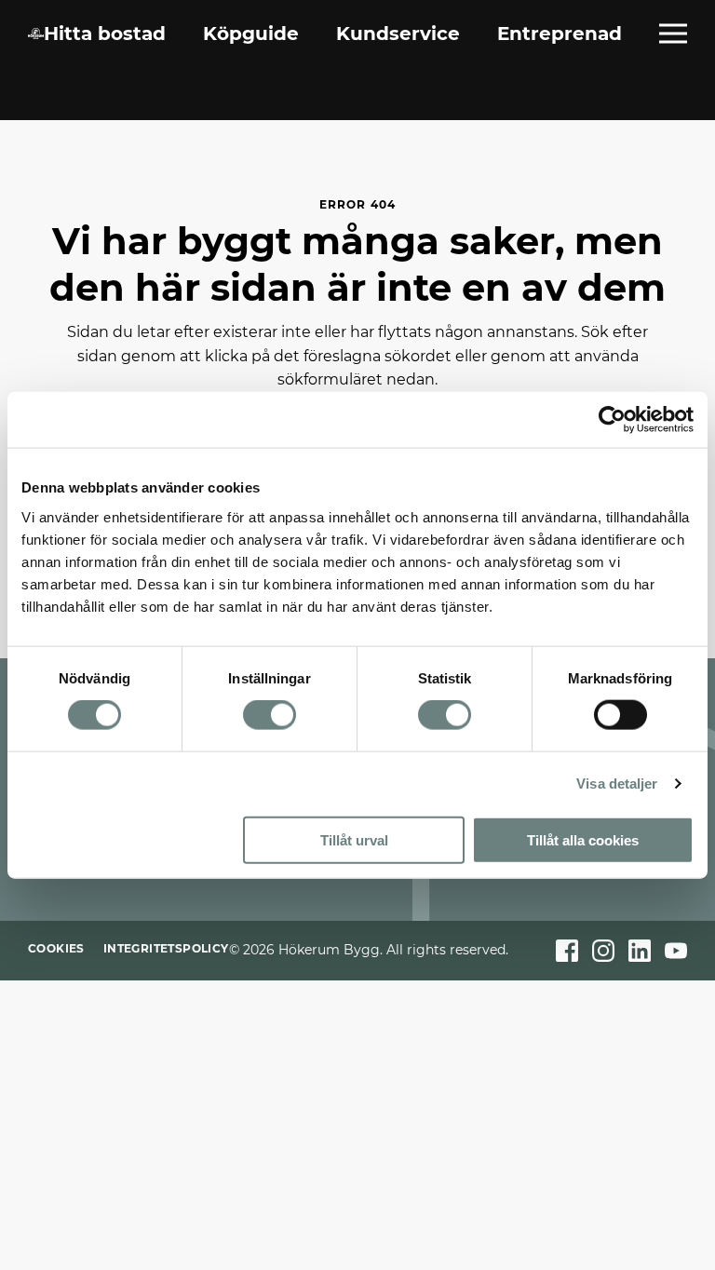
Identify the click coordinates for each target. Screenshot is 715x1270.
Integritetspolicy (166, 948)
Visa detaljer (616, 783)
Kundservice (398, 33)
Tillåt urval (354, 839)
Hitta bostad (105, 33)
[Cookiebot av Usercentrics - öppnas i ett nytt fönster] (612, 420)
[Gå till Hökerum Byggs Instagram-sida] (603, 950)
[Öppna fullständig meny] (673, 33)
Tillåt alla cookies (583, 839)
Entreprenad (559, 33)
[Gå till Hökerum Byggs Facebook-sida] (567, 950)
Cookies (56, 948)
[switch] (269, 715)
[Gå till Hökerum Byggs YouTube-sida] (676, 950)
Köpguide (251, 33)
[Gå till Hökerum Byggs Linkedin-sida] (639, 950)
